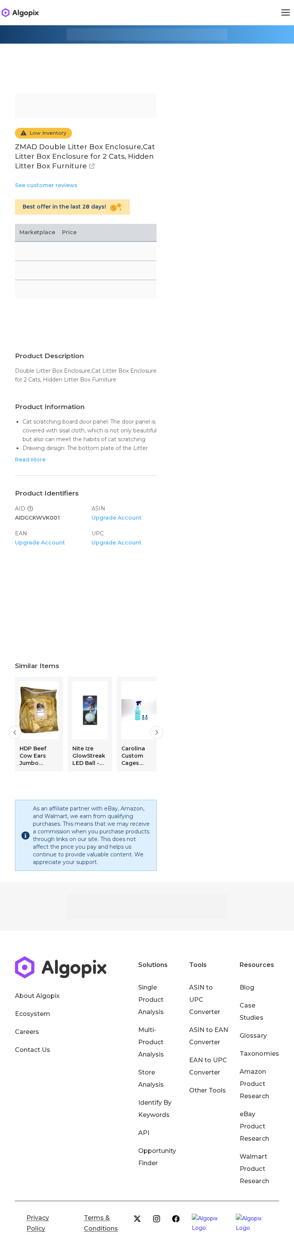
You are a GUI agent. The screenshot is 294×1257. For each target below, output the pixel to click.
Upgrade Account (116, 517)
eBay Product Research (254, 1126)
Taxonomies (259, 1053)
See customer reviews (46, 185)
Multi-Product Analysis (151, 1042)
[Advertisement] (147, 62)
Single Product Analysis (151, 1000)
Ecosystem (32, 1013)
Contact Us (32, 1049)
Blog (247, 987)
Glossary (253, 1035)
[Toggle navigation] (285, 12)
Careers (27, 1031)
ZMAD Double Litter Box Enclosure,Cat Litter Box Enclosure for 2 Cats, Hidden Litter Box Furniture (85, 156)
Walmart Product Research (254, 1169)
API (143, 1132)
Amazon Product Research (254, 1084)
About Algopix (37, 995)
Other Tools (207, 1090)
